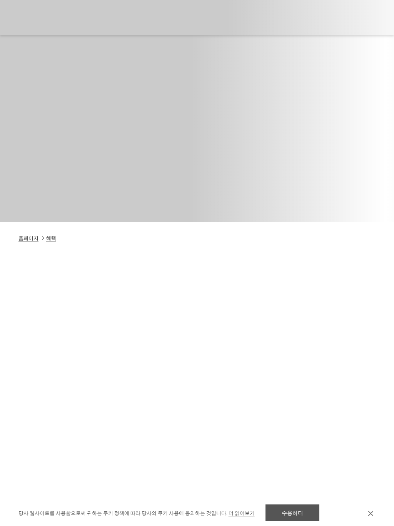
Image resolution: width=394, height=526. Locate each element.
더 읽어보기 (242, 513)
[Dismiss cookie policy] (371, 513)
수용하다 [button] (292, 512)
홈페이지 (28, 238)
